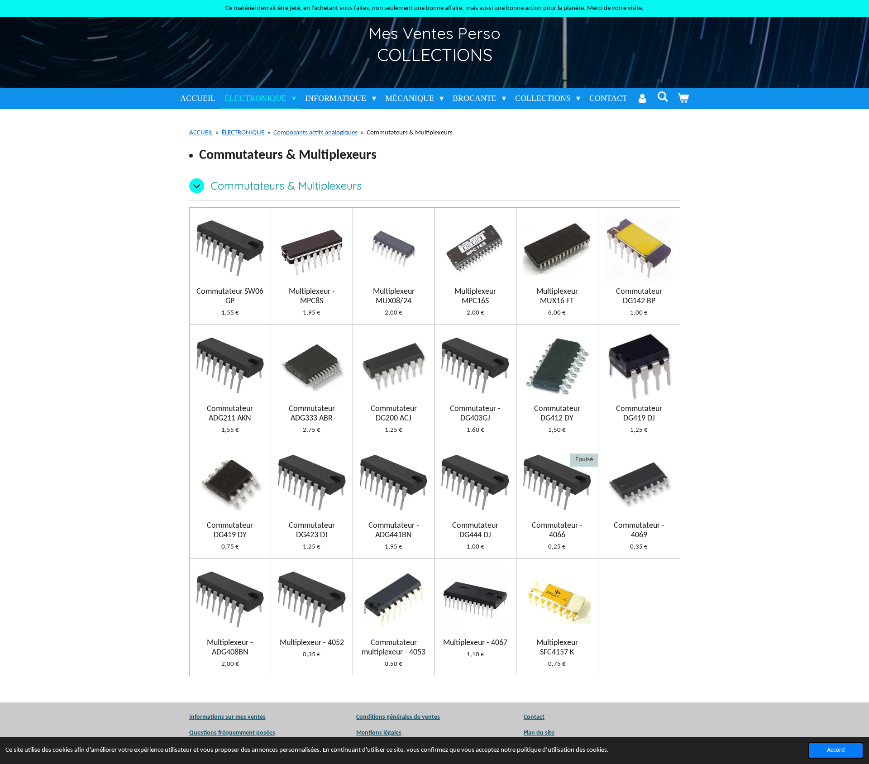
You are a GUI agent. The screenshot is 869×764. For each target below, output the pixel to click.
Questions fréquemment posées (232, 733)
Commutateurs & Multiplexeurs (410, 132)
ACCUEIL (201, 132)
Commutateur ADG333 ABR (312, 414)
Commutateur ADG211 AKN (230, 414)
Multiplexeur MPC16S (475, 296)
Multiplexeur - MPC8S (312, 296)
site (549, 733)
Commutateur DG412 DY (557, 414)
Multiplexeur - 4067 (475, 643)
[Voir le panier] (683, 98)
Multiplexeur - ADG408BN (230, 648)
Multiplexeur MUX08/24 (394, 296)
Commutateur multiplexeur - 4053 (393, 648)
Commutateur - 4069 (639, 530)
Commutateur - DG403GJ (475, 414)
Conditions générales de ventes (398, 717)
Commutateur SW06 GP (229, 296)
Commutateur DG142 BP (639, 296)
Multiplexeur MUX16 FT (557, 296)
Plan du (534, 733)
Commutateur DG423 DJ (312, 530)
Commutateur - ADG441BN (393, 530)
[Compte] (642, 98)
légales (378, 733)
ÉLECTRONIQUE (243, 132)
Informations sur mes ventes (227, 717)
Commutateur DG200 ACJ (394, 414)
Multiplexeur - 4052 (312, 643)
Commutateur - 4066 (557, 530)
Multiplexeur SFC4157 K (557, 648)
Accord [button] (836, 750)
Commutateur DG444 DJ (475, 530)
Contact (534, 717)
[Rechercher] (662, 97)
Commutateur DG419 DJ (639, 414)
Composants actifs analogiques (315, 132)
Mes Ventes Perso (435, 33)
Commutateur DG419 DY (230, 530)
